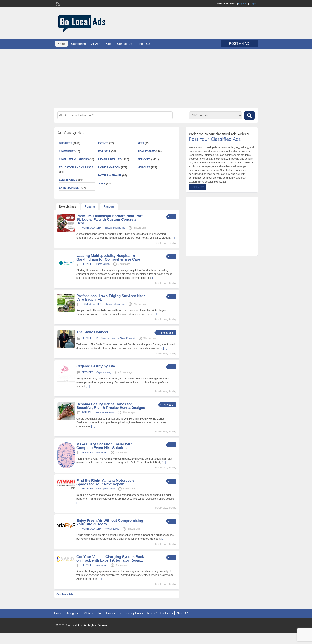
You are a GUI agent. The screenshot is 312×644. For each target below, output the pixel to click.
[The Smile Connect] (66, 347)
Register (242, 3)
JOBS (101, 183)
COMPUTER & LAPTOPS (74, 159)
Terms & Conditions (160, 613)
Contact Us (124, 43)
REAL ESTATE (146, 151)
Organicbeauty (104, 372)
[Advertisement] (156, 78)
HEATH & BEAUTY (109, 159)
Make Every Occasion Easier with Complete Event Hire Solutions (104, 446)
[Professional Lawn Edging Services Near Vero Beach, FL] (66, 311)
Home (62, 43)
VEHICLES (144, 167)
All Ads (95, 43)
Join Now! (197, 187)
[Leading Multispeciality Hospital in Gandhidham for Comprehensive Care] (66, 271)
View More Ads (64, 594)
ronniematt (101, 452)
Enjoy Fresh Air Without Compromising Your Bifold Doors (109, 522)
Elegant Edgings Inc (115, 227)
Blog (109, 43)
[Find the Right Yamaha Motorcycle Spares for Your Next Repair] (66, 488)
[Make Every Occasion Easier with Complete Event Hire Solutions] (66, 467)
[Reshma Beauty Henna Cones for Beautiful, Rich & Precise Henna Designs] (66, 419)
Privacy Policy (134, 613)
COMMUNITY (67, 151)
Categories (78, 43)
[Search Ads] (249, 115)
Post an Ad (239, 43)
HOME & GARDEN (109, 167)
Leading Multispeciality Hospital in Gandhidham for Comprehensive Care (108, 257)
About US (144, 43)
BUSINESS (65, 143)
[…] (173, 237)
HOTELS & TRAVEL (110, 175)
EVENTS (103, 143)
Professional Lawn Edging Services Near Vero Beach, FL (110, 297)
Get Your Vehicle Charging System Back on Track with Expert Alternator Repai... (110, 558)
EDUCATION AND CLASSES (76, 167)
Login (252, 3)
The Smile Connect (92, 332)
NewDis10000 (112, 528)
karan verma (103, 264)
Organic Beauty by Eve (95, 366)
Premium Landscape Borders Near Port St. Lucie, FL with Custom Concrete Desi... (109, 219)
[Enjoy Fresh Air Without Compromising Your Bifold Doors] (66, 527)
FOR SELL (104, 151)
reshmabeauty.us (105, 412)
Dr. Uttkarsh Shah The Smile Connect (115, 338)
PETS (141, 143)
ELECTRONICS (68, 179)
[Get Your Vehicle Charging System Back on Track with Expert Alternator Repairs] (66, 562)
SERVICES (144, 159)
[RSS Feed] (57, 3)
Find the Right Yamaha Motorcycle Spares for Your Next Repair (105, 482)
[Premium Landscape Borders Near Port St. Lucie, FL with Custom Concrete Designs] (66, 231)
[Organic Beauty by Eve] (66, 381)
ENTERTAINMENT (70, 187)
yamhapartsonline (105, 488)
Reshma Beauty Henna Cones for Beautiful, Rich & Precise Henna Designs (110, 406)
